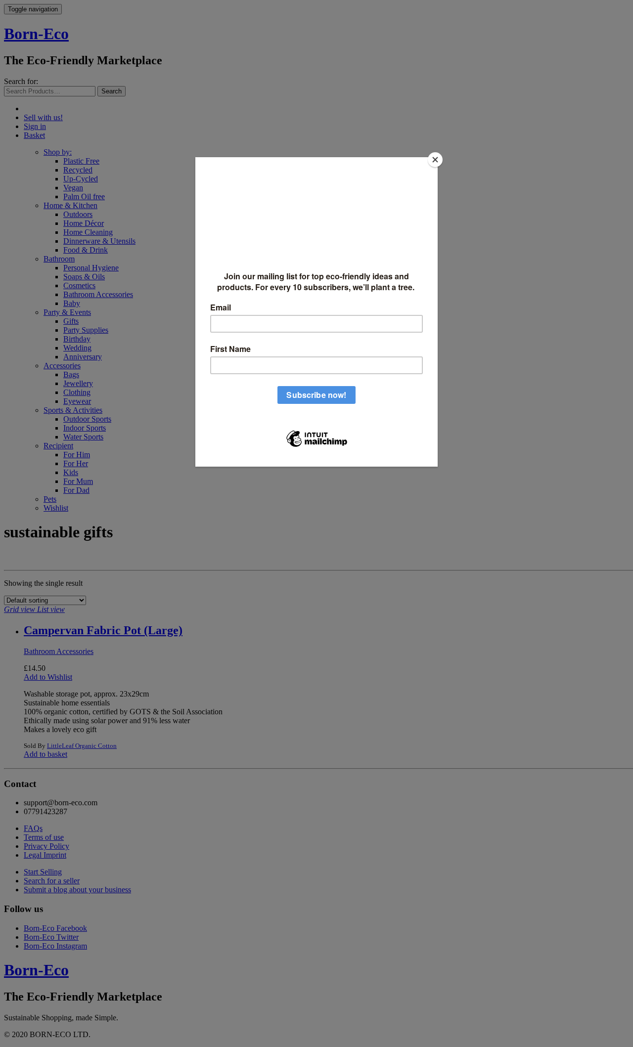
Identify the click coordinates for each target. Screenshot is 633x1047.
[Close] (435, 159)
